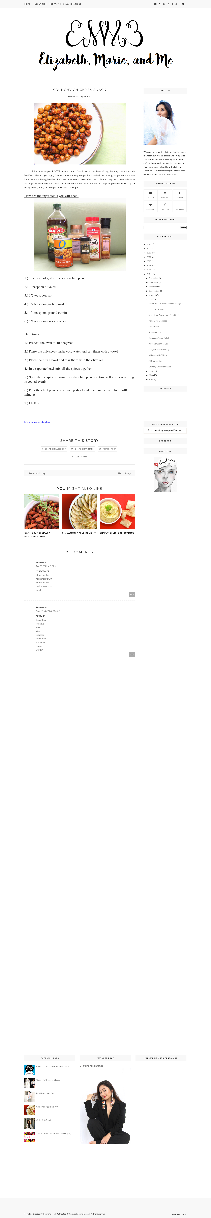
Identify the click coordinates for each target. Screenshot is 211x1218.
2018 (149, 257)
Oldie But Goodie (44, 1120)
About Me (40, 4)
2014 (149, 274)
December (153, 278)
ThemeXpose (49, 1214)
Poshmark (180, 209)
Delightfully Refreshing (159, 349)
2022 (149, 244)
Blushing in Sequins (45, 1093)
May (151, 375)
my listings (165, 430)
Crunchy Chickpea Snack (160, 366)
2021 (149, 248)
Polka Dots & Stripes (158, 320)
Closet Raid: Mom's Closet (48, 1080)
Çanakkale (41, 619)
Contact (54, 4)
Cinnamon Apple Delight (79, 532)
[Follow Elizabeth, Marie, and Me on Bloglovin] (165, 491)
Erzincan (40, 634)
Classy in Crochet (156, 309)
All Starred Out (155, 361)
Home (27, 4)
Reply (132, 594)
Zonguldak (41, 638)
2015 (149, 269)
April (151, 379)
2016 (149, 265)
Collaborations (72, 4)
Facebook (179, 198)
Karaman (40, 642)
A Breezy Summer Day (158, 343)
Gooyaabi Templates (78, 1214)
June (151, 371)
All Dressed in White (158, 355)
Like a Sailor (154, 326)
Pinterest (165, 209)
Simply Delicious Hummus (117, 532)
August (152, 295)
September (154, 291)
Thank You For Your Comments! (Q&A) (166, 303)
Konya (39, 646)
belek (38, 589)
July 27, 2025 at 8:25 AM (46, 566)
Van (38, 631)
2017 (149, 261)
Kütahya (40, 623)
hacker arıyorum (44, 578)
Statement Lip (155, 332)
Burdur (39, 649)
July (151, 299)
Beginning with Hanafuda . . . (93, 1065)
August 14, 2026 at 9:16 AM (48, 611)
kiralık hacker (42, 575)
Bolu (38, 627)
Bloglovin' (150, 209)
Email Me (150, 198)
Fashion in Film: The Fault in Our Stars (53, 1066)
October (153, 286)
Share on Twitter (84, 449)
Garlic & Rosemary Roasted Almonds (37, 534)
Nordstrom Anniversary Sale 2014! (164, 315)
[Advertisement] (152, 540)
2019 (149, 252)
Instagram (165, 198)
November (153, 282)
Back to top (178, 1214)
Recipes (83, 456)
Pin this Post (109, 449)
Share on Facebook (55, 449)
